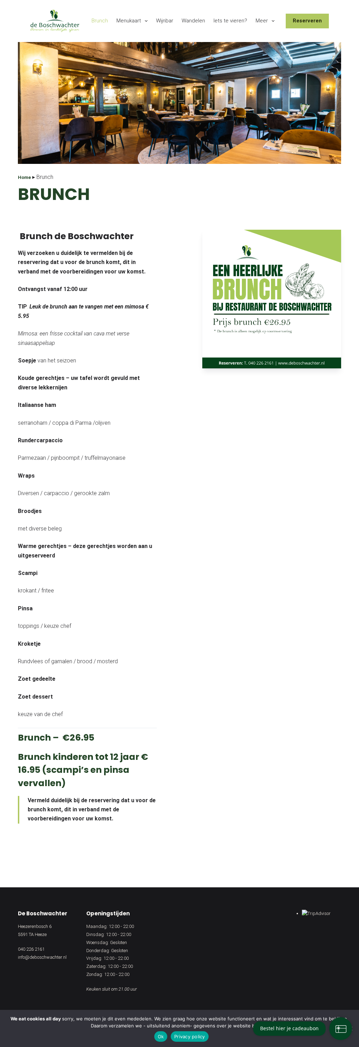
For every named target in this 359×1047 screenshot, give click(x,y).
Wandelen (193, 21)
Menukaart (128, 21)
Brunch (100, 21)
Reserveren (307, 21)
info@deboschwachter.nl (42, 957)
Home (24, 177)
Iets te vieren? (230, 21)
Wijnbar (164, 21)
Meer (262, 21)
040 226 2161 (31, 949)
